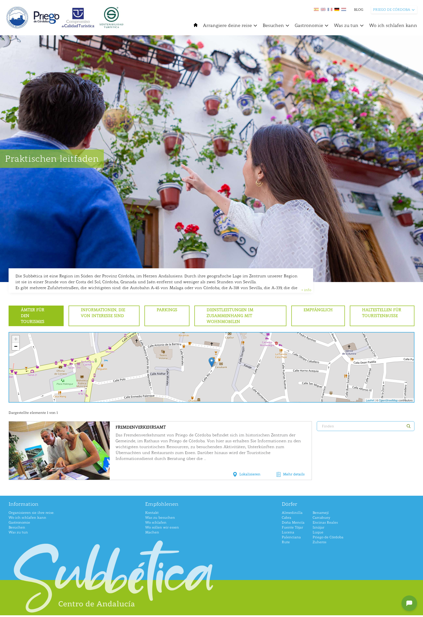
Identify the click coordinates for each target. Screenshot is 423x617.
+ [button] (15, 339)
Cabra (286, 518)
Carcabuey (321, 518)
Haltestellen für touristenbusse (381, 313)
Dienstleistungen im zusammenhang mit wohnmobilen (230, 316)
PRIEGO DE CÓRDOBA (391, 10)
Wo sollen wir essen (162, 527)
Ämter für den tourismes (32, 316)
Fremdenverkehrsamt (141, 427)
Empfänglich (318, 310)
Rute (286, 542)
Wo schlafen (155, 522)
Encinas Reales (325, 522)
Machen (152, 532)
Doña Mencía (293, 522)
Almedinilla (292, 513)
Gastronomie (309, 25)
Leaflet (370, 400)
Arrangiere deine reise (227, 25)
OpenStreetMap (388, 400)
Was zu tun (346, 25)
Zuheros (319, 542)
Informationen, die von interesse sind (103, 313)
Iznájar (318, 527)
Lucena (288, 532)
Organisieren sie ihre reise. (31, 513)
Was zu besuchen (160, 518)
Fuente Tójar (292, 527)
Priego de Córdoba (328, 537)
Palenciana (291, 537)
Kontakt (152, 513)
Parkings (167, 310)
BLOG (358, 10)
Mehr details (294, 474)
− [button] (15, 346)
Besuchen (273, 25)
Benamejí (321, 513)
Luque (318, 532)
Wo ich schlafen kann (393, 25)
